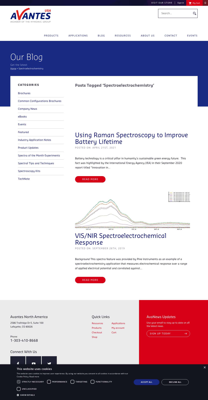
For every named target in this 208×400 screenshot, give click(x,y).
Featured (23, 132)
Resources (123, 36)
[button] (73, 395)
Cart (114, 333)
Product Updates (28, 148)
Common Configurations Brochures (39, 101)
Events (192, 36)
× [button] (204, 367)
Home (13, 69)
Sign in (180, 3)
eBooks (22, 117)
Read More (90, 179)
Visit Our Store (162, 3)
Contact (171, 36)
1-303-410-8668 (24, 339)
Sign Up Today (160, 334)
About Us (148, 36)
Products (51, 36)
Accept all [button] (146, 382)
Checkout (97, 333)
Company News (27, 109)
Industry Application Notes (34, 140)
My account (118, 328)
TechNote (24, 179)
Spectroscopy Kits (29, 171)
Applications (78, 36)
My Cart (199, 3)
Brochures (24, 93)
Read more (34, 376)
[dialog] (104, 382)
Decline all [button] (175, 382)
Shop (94, 337)
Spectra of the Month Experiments (39, 155)
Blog (101, 36)
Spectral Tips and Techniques (36, 163)
